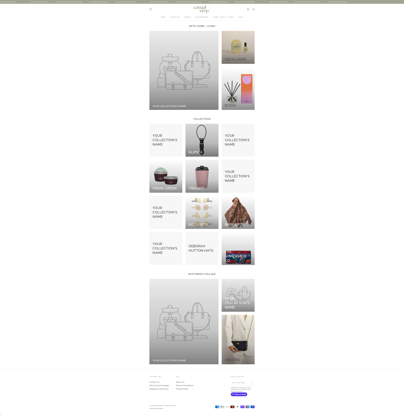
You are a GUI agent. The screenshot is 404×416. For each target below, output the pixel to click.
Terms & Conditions (184, 385)
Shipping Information (159, 389)
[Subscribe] (253, 382)
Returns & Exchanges (159, 385)
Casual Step (159, 405)
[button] (150, 9)
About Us (180, 382)
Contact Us (154, 382)
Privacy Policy (182, 389)
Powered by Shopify (156, 408)
